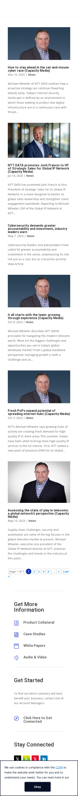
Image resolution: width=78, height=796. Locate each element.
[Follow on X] (17, 759)
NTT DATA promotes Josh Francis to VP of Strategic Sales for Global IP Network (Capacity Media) (38, 168)
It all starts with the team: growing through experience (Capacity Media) (35, 316)
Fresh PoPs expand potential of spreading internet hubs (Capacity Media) (39, 412)
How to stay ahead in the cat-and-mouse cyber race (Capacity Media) (38, 69)
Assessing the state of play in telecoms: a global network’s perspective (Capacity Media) (38, 513)
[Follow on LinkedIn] (44, 759)
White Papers (34, 645)
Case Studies (34, 634)
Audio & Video (35, 657)
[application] (39, 778)
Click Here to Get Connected (37, 720)
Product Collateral (38, 622)
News (32, 74)
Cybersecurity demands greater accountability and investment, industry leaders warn (37, 229)
